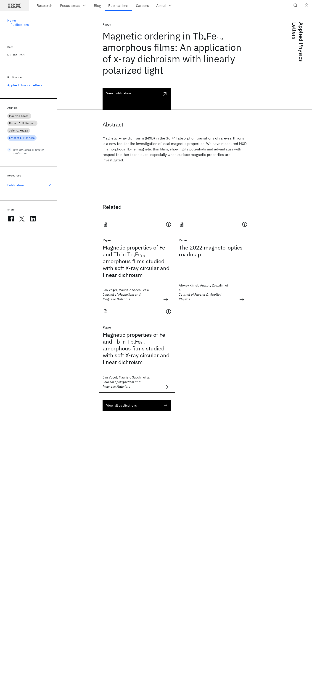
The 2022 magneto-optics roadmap (211, 251)
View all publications (121, 405)
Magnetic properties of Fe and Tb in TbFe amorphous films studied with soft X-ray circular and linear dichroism (136, 261)
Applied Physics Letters (298, 42)
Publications (20, 25)
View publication (118, 93)
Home (11, 20)
